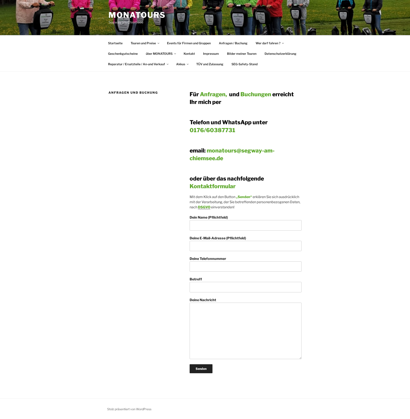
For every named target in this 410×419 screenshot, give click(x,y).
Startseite (115, 43)
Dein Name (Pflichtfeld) (209, 217)
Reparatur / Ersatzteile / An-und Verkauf (136, 64)
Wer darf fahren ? (268, 43)
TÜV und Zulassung (209, 64)
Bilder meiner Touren (241, 53)
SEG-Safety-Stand (244, 64)
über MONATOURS (159, 53)
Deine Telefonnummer (208, 259)
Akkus (180, 64)
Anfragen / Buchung (233, 43)
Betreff (196, 279)
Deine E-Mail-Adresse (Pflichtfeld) (218, 238)
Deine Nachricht (203, 300)
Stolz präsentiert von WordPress (129, 409)
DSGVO (204, 207)
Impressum (211, 53)
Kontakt (189, 53)
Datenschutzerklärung (280, 53)
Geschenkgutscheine (123, 53)
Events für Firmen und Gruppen (189, 43)
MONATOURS (137, 15)
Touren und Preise (143, 43)
